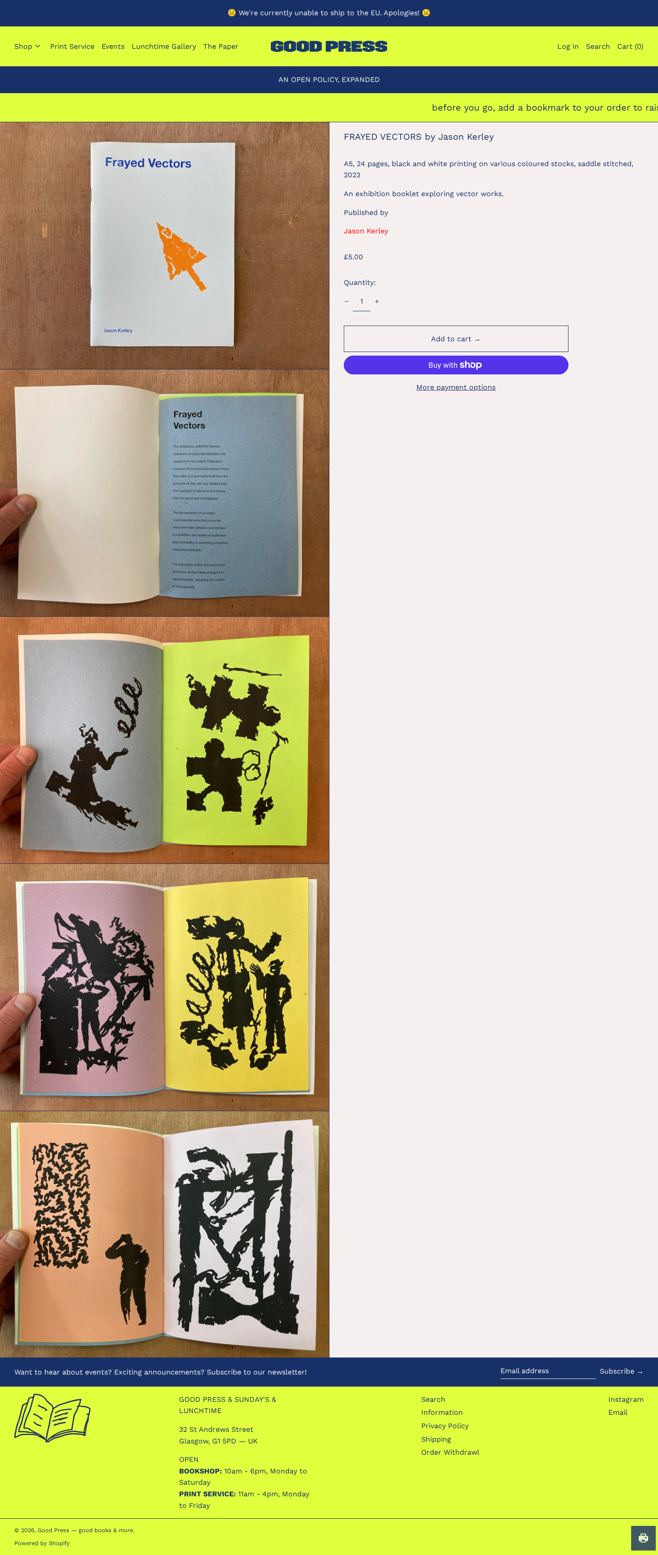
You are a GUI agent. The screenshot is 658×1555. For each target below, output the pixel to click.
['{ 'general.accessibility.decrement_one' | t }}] (346, 301)
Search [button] (598, 46)
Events (113, 46)
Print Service (72, 46)
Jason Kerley (366, 231)
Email (618, 1412)
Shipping (436, 1439)
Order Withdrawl (450, 1452)
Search (433, 1399)
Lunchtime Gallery (164, 46)
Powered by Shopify (42, 1543)
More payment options (456, 387)
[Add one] (377, 301)
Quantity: (360, 282)
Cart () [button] (630, 46)
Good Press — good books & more (85, 1530)
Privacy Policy (445, 1426)
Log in (568, 46)
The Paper (221, 46)
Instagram (626, 1399)
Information (442, 1412)
